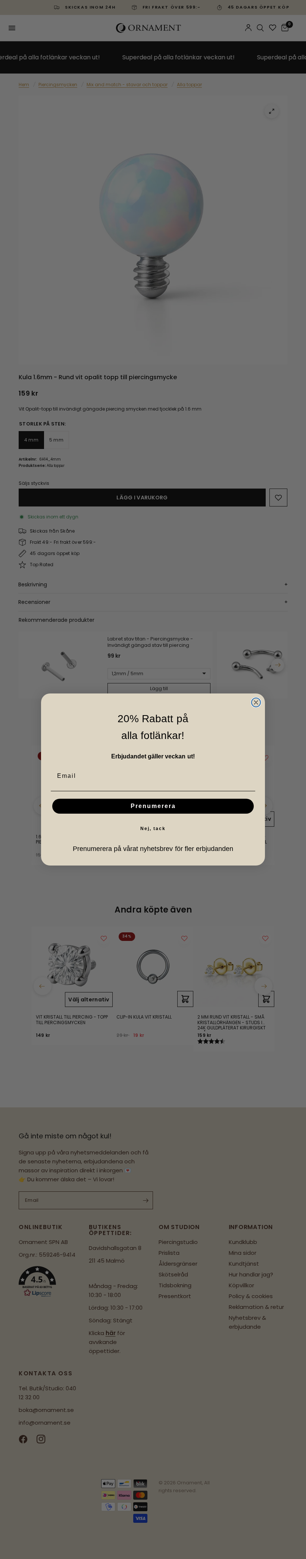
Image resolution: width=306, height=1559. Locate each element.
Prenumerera (153, 806)
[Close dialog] (256, 702)
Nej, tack (153, 828)
